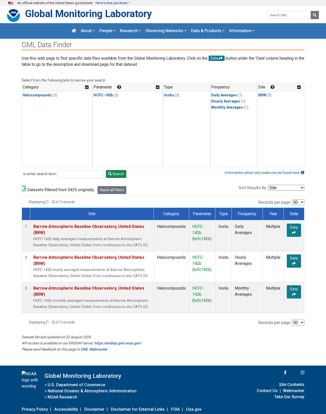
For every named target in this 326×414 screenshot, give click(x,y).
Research (129, 31)
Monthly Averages (227, 107)
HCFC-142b (103, 95)
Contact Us (267, 390)
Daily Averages (224, 95)
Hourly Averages (225, 101)
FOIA (175, 409)
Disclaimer (94, 409)
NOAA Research (62, 397)
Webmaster (293, 390)
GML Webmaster (94, 349)
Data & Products (206, 31)
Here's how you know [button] (112, 3)
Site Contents (291, 384)
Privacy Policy (35, 409)
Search (118, 174)
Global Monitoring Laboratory (88, 13)
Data (294, 227)
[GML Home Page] (74, 31)
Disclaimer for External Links (138, 409)
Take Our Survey (289, 396)
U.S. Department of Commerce (76, 384)
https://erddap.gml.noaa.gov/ (117, 343)
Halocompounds (37, 95)
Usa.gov (194, 409)
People (105, 31)
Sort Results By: (253, 187)
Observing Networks (164, 31)
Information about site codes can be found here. (262, 173)
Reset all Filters (112, 190)
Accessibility (66, 409)
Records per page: (274, 202)
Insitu (169, 95)
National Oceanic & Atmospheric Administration (92, 391)
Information (240, 31)
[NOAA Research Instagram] (296, 372)
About (86, 31)
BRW (262, 95)
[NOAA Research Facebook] (278, 372)
